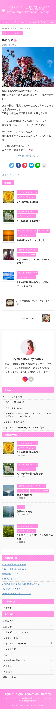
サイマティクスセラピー (13, 175)
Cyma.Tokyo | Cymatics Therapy (28, 12)
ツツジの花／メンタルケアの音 (16, 593)
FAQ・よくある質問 (12, 396)
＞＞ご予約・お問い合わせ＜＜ (28, 156)
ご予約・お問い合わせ (13, 402)
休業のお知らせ (24, 511)
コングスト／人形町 (11, 588)
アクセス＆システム (12, 407)
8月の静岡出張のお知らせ (30, 221)
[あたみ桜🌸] (31, 165)
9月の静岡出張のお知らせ (30, 202)
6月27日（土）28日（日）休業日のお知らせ (23, 584)
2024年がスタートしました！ (32, 240)
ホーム (5, 22)
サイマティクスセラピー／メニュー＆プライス (29, 22)
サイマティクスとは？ (13, 422)
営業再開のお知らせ (27, 495)
